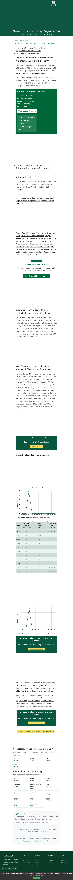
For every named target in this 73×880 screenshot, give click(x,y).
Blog (36, 865)
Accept (37, 878)
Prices (40, 34)
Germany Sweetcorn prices (46, 249)
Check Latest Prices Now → (36, 276)
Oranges (54, 688)
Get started (51, 860)
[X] (6, 868)
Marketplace (26, 860)
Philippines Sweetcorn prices (40, 238)
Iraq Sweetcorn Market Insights (27, 53)
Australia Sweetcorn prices (40, 247)
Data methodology (52, 858)
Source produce (26, 862)
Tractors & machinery (28, 865)
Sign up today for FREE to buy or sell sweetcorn (35, 731)
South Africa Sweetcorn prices (32, 236)
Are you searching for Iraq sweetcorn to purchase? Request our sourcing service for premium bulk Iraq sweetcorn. (35, 200)
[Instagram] (12, 868)
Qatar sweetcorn (45, 706)
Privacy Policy (64, 858)
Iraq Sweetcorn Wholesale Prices (28, 51)
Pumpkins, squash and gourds (32, 686)
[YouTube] (15, 868)
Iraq (44, 34)
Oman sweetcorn (30, 706)
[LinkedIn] (3, 868)
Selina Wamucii (7, 856)
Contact (37, 862)
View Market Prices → (27, 111)
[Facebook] (9, 868)
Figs (22, 688)
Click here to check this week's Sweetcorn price (33, 168)
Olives (18, 686)
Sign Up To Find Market (36, 649)
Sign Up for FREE (36, 446)
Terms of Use (64, 860)
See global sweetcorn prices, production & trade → (35, 44)
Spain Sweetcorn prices (48, 252)
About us (37, 858)
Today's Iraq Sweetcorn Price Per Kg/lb (30, 48)
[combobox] (36, 822)
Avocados (38, 688)
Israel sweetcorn (34, 701)
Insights (16, 40)
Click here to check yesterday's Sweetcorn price (34, 165)
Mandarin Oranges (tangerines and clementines (35, 691)
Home (23, 34)
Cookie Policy (64, 862)
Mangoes (46, 688)
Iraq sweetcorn (21, 701)
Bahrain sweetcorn (32, 698)
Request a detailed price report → (36, 841)
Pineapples (29, 688)
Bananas (48, 686)
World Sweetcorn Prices (32, 34)
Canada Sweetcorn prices (39, 244)
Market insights (26, 858)
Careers (37, 860)
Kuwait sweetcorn (22, 703)
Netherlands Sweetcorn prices (27, 252)
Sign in (49, 862)
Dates (18, 688)
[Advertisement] (36, 19)
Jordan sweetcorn (47, 701)
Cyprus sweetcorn (47, 698)
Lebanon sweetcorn (37, 703)
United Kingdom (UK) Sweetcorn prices (30, 255)
